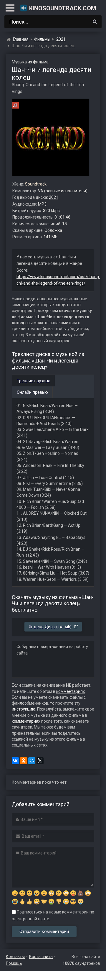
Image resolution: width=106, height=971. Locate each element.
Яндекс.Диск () (51, 626)
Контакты (15, 956)
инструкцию (23, 709)
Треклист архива (33, 380)
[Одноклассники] (23, 760)
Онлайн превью (32, 392)
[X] (40, 760)
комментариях (70, 691)
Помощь (14, 963)
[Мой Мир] (31, 760)
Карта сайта (41, 956)
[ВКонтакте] (15, 760)
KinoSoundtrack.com (62, 8)
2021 (53, 197)
